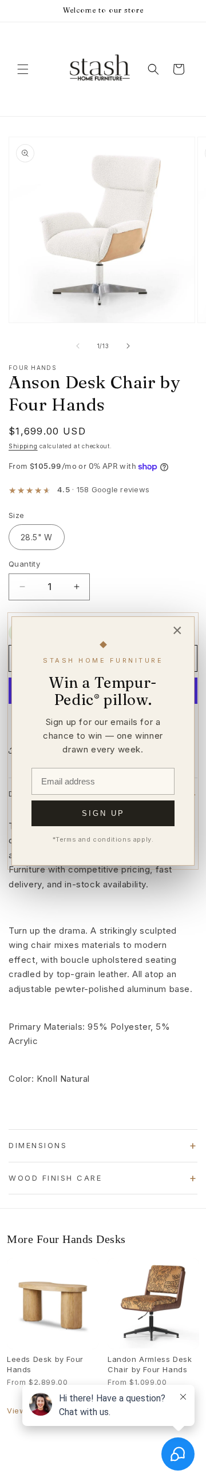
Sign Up (103, 813)
